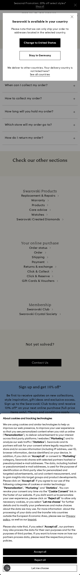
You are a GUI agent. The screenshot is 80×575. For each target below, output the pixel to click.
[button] (72, 16)
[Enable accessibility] (7, 568)
